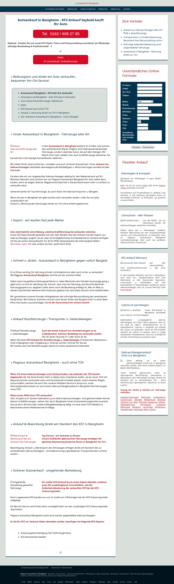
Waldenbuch (150, 399)
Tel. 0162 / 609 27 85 (61, 34)
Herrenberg (145, 404)
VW (29, 243)
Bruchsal (162, 399)
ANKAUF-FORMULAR (88, 9)
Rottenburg (160, 407)
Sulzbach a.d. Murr (129, 402)
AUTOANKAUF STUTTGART (54, 9)
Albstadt (138, 399)
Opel (24, 243)
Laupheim (161, 404)
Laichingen (148, 407)
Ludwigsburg (159, 397)
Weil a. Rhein (150, 409)
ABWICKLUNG (72, 9)
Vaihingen (138, 409)
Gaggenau (153, 402)
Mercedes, (16, 243)
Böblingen (146, 397)
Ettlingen (143, 402)
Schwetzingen (126, 409)
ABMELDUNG (115, 9)
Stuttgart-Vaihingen (129, 397)
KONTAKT (126, 9)
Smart (144, 185)
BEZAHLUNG (103, 9)
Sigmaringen (126, 399)
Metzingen (125, 407)
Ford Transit (125, 289)
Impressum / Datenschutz (61, 567)
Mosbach (136, 407)
